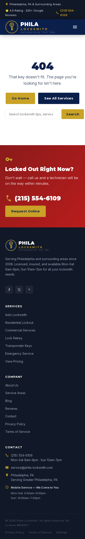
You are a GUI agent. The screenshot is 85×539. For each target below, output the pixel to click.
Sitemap (61, 532)
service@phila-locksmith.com (32, 467)
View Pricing (14, 361)
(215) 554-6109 (67, 13)
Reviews (11, 408)
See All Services (58, 98)
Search (72, 114)
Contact (10, 416)
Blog (8, 401)
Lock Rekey (13, 338)
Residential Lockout (19, 322)
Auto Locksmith (16, 315)
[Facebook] (9, 290)
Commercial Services (20, 330)
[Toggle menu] (75, 27)
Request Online (25, 211)
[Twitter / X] (19, 290)
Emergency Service (19, 353)
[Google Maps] (29, 290)
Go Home (20, 98)
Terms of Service (17, 431)
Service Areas (15, 393)
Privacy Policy (15, 424)
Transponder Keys (18, 346)
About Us (11, 385)
